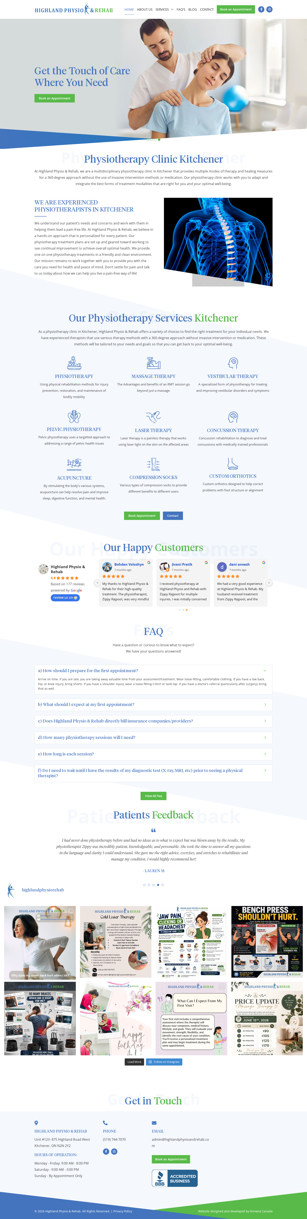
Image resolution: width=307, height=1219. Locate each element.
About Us (144, 9)
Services (162, 9)
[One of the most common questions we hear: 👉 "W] (191, 1017)
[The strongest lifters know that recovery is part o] (267, 942)
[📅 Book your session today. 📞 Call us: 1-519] (40, 942)
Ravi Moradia (183, 564)
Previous (8, 83)
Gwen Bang (238, 564)
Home (129, 9)
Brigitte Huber (126, 564)
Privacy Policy (122, 1211)
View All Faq (153, 796)
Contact (207, 9)
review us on (63, 597)
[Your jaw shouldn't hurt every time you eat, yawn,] (191, 942)
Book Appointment (142, 516)
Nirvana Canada (261, 1211)
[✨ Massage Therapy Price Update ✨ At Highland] (267, 1017)
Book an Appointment (236, 9)
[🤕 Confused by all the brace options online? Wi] (40, 1017)
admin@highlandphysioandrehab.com (180, 1142)
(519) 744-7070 (114, 1139)
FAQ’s (181, 9)
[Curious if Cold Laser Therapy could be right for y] (116, 942)
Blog (192, 9)
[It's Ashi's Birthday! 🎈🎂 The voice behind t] (116, 1017)
